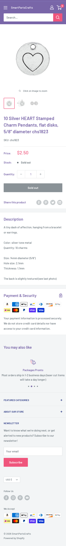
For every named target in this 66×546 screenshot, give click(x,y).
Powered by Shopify (14, 538)
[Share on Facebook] (38, 202)
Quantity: (9, 174)
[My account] (52, 8)
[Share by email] (59, 202)
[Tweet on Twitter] (52, 202)
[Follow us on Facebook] (6, 497)
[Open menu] (5, 7)
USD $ (9, 479)
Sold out (33, 187)
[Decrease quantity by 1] (21, 174)
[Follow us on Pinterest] (20, 497)
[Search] (57, 17)
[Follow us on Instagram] (13, 497)
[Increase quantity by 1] (40, 174)
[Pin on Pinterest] (45, 202)
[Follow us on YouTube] (27, 497)
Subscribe (15, 462)
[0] (59, 7)
